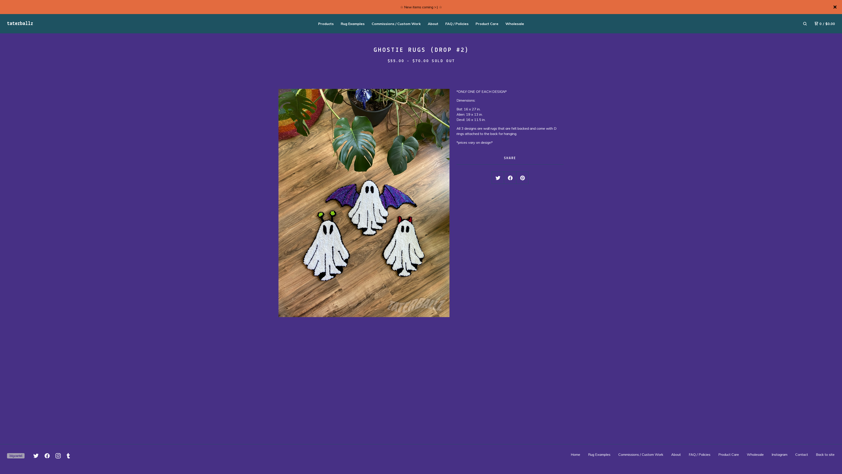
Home (575, 454)
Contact (801, 454)
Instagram (779, 454)
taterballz (20, 23)
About (433, 24)
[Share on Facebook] (510, 178)
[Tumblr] (68, 455)
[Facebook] (47, 455)
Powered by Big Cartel (16, 455)
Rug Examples (353, 24)
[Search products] (805, 23)
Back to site (825, 454)
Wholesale (514, 24)
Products (326, 24)
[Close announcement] (834, 7)
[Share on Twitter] (498, 178)
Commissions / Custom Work (396, 24)
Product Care (487, 24)
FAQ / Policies (457, 24)
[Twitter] (36, 455)
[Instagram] (58, 455)
